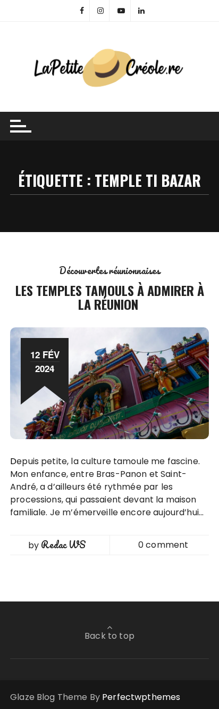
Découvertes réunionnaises (110, 270)
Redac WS (63, 544)
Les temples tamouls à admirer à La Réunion (109, 297)
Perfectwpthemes (141, 697)
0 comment (163, 545)
